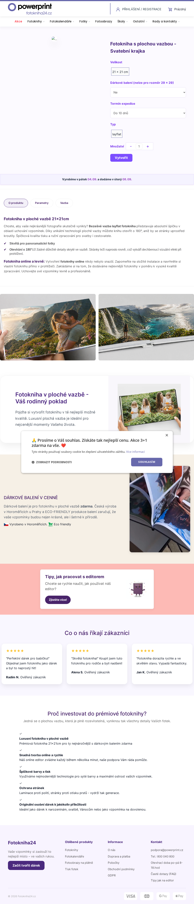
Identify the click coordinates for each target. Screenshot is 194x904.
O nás (111, 850)
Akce (18, 21)
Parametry (41, 202)
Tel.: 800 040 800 (162, 856)
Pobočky (113, 862)
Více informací (135, 452)
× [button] (166, 435)
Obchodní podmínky (121, 869)
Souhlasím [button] (146, 462)
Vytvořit (121, 158)
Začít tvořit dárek (26, 865)
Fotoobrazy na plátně (79, 862)
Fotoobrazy (103, 21)
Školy (121, 21)
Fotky (83, 21)
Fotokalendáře (60, 21)
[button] (52, 462)
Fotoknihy (34, 21)
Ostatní (139, 21)
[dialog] (97, 452)
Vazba (64, 202)
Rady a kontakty (165, 21)
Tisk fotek (71, 869)
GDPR (112, 875)
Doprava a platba (119, 856)
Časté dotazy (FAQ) (163, 874)
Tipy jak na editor (162, 880)
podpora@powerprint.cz (167, 850)
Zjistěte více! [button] (58, 600)
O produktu (16, 202)
